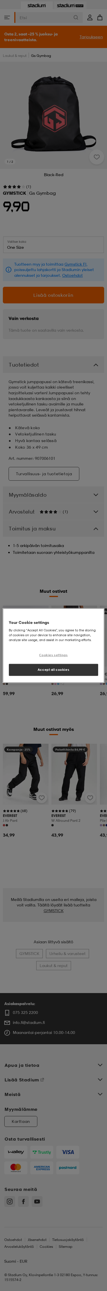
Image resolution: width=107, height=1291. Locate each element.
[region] (53, 645)
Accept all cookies (53, 670)
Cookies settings (53, 655)
